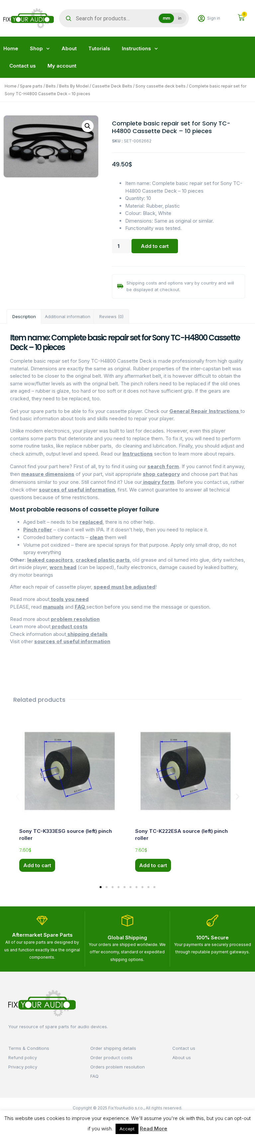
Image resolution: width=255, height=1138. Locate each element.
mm (166, 18)
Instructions (136, 48)
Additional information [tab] (67, 316)
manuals (53, 607)
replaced (91, 522)
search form (163, 466)
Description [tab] (24, 316)
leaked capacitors (50, 560)
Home (10, 48)
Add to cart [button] (37, 865)
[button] (88, 126)
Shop (36, 48)
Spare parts (31, 86)
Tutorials (99, 48)
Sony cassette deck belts (160, 86)
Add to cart (155, 246)
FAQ (80, 607)
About (69, 48)
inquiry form (158, 482)
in (179, 18)
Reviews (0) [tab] (111, 316)
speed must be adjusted (124, 587)
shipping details (87, 634)
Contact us (22, 66)
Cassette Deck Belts (112, 86)
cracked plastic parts (103, 560)
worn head (62, 567)
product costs (69, 626)
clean (96, 537)
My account (61, 66)
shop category (161, 474)
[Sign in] (201, 18)
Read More (153, 1128)
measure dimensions (47, 474)
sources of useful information (77, 489)
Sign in (213, 18)
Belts (51, 86)
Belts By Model (74, 86)
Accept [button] (127, 1128)
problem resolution (75, 619)
